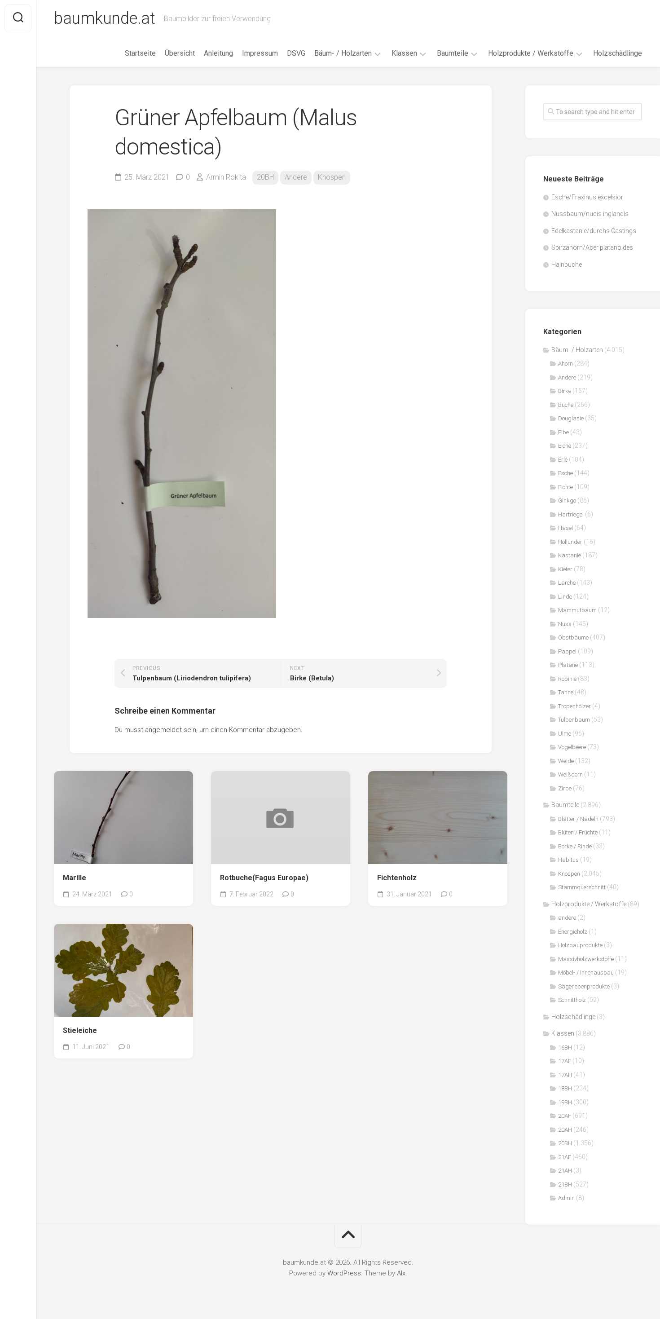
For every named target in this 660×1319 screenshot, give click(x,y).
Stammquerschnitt (582, 887)
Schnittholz (572, 1000)
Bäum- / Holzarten (343, 53)
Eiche (564, 445)
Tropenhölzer (574, 706)
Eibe (563, 432)
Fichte (565, 487)
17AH (565, 1075)
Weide (566, 761)
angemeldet (163, 730)
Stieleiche (80, 1030)
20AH (565, 1129)
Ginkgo (567, 500)
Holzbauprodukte (580, 945)
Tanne (565, 692)
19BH (565, 1102)
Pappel (567, 651)
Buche (565, 404)
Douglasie (571, 418)
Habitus (568, 859)
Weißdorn (570, 774)
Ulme (564, 733)
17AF (564, 1061)
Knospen (332, 177)
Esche (565, 473)
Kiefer (565, 569)
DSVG (296, 53)
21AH (565, 1170)
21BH (565, 1184)
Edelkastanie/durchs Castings (593, 230)
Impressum (260, 53)
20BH (265, 177)
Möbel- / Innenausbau (586, 972)
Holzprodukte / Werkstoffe (530, 53)
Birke (564, 391)
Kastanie (569, 555)
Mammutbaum (577, 610)
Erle (563, 459)
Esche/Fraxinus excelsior (587, 197)
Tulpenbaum (574, 719)
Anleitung (218, 53)
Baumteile (452, 53)
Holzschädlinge (617, 53)
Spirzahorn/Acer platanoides (592, 247)
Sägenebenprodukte (584, 986)
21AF (564, 1157)
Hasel (565, 528)
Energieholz (572, 931)
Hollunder (570, 541)
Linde (565, 596)
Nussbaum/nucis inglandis (590, 213)
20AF (564, 1115)
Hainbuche (566, 264)
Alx (401, 1273)
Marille (74, 877)
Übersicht (180, 53)
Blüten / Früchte (578, 832)
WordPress (344, 1273)
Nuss (565, 624)
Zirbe (565, 788)
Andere (296, 177)
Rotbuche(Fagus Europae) (264, 877)
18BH (565, 1088)
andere (567, 917)
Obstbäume (573, 637)
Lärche (567, 582)
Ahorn (565, 363)
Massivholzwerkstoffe (586, 959)
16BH (565, 1047)
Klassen (404, 53)
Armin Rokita (226, 177)
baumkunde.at (104, 18)
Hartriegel (571, 514)
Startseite (140, 53)
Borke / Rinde (575, 846)
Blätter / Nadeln (578, 819)
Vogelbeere (572, 747)
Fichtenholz (397, 877)
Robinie (567, 678)
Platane (568, 665)
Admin (566, 1198)
